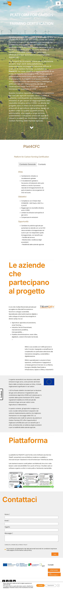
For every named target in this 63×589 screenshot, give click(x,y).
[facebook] (3, 581)
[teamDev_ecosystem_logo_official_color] (47, 306)
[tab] (27, 164)
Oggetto (7, 527)
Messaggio (9, 533)
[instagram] (10, 581)
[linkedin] (14, 581)
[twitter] (7, 581)
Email (7, 520)
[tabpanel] (32, 208)
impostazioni (6, 587)
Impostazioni (51, 585)
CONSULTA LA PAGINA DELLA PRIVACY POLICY (16, 544)
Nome (7, 514)
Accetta (40, 585)
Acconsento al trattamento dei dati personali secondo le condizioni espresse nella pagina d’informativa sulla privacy (31, 549)
